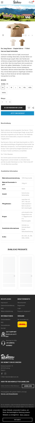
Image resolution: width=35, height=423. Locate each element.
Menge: (3, 98)
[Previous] (28, 35)
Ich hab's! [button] (17, 419)
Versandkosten (5, 325)
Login (19, 308)
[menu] (2, 2)
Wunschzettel (22, 302)
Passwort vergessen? (24, 311)
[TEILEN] (32, 108)
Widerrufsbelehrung (7, 311)
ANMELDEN (28, 386)
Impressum (4, 302)
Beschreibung (6, 123)
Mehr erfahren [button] (24, 415)
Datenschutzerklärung (7, 305)
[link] (9, 279)
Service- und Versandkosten (9, 394)
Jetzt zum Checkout (18, 113)
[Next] (32, 35)
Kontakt (3, 328)
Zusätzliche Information (9, 171)
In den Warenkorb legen (13, 107)
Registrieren (21, 305)
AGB (2, 308)
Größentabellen (5, 319)
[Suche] (30, 2)
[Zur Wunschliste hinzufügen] (29, 107)
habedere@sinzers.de (9, 377)
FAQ (2, 322)
